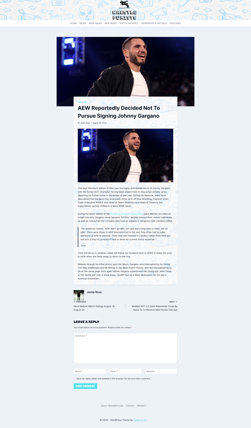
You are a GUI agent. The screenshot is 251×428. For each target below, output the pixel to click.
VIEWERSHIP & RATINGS (154, 23)
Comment (81, 336)
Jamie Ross (85, 123)
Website (150, 371)
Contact (130, 405)
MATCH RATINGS (128, 23)
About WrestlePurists (112, 405)
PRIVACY (141, 405)
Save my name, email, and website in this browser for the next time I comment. (113, 378)
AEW (80, 102)
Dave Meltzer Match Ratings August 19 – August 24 (95, 306)
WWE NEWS (95, 23)
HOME (73, 23)
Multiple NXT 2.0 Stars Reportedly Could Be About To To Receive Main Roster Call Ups (154, 306)
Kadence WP (140, 420)
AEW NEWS (110, 23)
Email (114, 371)
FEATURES (175, 23)
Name (79, 371)
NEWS (82, 23)
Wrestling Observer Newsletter (126, 214)
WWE (85, 102)
